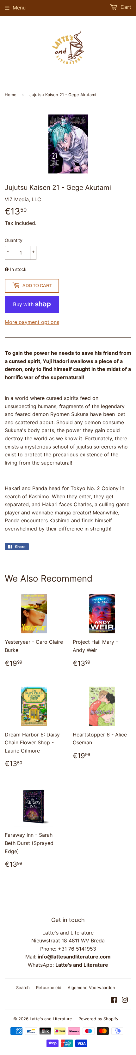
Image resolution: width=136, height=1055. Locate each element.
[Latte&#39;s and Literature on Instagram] (125, 1000)
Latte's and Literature (51, 1018)
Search (23, 987)
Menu (19, 7)
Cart (125, 7)
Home (10, 94)
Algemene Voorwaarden (91, 987)
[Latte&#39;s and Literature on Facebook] (113, 1000)
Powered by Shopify (98, 1018)
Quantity (13, 240)
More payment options (32, 322)
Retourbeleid (48, 987)
